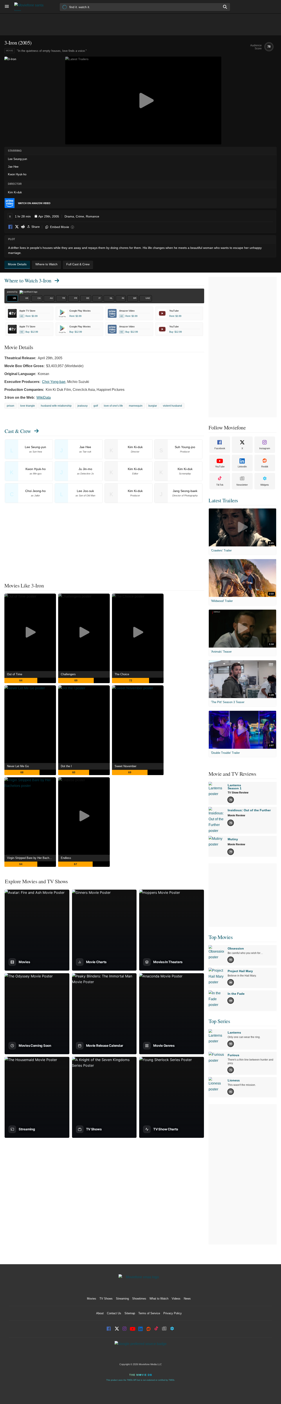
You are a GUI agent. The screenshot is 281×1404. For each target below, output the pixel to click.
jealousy (82, 405)
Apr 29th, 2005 (48, 216)
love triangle (27, 405)
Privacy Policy (172, 1313)
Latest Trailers (223, 500)
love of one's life (113, 405)
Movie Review (236, 815)
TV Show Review (238, 792)
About (100, 1313)
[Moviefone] (30, 6)
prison (10, 405)
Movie (9, 50)
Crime (80, 216)
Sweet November (125, 766)
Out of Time (14, 674)
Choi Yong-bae (53, 382)
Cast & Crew (18, 430)
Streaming (122, 1298)
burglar (152, 405)
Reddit (23, 227)
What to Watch (159, 1298)
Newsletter (242, 484)
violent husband (172, 405)
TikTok (219, 484)
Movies (91, 1298)
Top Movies (220, 937)
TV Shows (106, 1298)
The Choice (122, 674)
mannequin (135, 405)
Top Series (219, 1021)
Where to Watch (27, 280)
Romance (92, 216)
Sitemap (129, 1313)
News (187, 1298)
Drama (69, 216)
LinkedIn (242, 466)
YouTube (220, 466)
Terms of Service (149, 1313)
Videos (176, 1298)
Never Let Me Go (18, 766)
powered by (12, 292)
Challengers (68, 674)
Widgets (264, 484)
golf (96, 405)
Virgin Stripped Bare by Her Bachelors (31, 858)
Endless (66, 858)
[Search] (225, 7)
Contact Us (114, 1313)
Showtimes (139, 1298)
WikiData (43, 397)
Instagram (264, 448)
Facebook (10, 227)
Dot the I (66, 766)
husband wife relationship (56, 405)
